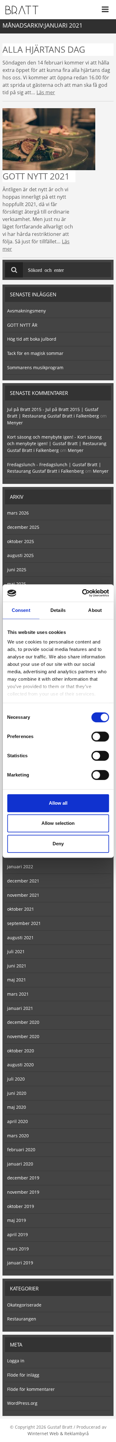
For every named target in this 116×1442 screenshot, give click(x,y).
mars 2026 (18, 513)
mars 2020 (18, 1136)
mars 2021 (18, 994)
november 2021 (23, 895)
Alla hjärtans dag (43, 49)
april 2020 (17, 1121)
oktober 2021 (20, 909)
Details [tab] (58, 610)
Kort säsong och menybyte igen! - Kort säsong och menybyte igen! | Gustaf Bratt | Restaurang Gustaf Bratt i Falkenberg (56, 443)
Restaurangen (21, 1319)
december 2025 (23, 527)
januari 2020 (20, 1164)
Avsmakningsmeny (26, 311)
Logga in (15, 1361)
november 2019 (23, 1192)
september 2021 (24, 923)
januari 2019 (20, 1263)
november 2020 (23, 1036)
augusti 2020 (20, 1065)
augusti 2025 (20, 555)
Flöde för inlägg (23, 1375)
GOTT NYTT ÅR (22, 325)
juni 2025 (16, 570)
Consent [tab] (21, 610)
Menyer (15, 423)
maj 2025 (16, 584)
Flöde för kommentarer (31, 1389)
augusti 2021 (20, 937)
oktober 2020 (20, 1051)
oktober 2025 (20, 541)
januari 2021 (20, 1008)
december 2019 (23, 1178)
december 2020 (23, 1022)
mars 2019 (18, 1249)
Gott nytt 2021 (36, 176)
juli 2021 (16, 951)
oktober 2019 (20, 1206)
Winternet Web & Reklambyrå (58, 1433)
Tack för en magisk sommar (35, 353)
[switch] (100, 736)
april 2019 (17, 1234)
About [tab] (95, 610)
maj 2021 (16, 980)
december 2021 (23, 881)
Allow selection (58, 823)
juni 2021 (16, 966)
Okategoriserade (24, 1305)
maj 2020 (16, 1107)
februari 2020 (21, 1149)
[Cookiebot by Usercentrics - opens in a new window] (82, 593)
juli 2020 (16, 1079)
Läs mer (46, 92)
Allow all (58, 803)
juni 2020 (16, 1093)
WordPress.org (22, 1403)
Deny (58, 843)
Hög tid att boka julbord (31, 339)
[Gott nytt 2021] (48, 138)
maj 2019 (16, 1220)
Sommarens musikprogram (35, 367)
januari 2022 (20, 866)
